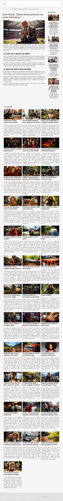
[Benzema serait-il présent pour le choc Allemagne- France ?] (50, 376)
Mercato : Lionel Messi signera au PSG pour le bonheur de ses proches (12, 444)
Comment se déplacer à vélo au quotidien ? (12, 238)
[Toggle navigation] (4, 4)
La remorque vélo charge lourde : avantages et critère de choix (31, 385)
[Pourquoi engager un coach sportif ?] (31, 230)
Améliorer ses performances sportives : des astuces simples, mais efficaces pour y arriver (31, 179)
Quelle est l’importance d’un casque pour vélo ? (49, 178)
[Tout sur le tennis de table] (50, 260)
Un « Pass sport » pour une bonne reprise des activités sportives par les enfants (11, 474)
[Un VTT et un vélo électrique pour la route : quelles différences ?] (13, 288)
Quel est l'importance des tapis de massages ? (31, 267)
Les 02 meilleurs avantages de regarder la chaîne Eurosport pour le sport (31, 325)
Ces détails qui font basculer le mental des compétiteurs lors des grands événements (53, 89)
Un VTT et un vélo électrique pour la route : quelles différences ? (12, 297)
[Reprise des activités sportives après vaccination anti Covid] (50, 436)
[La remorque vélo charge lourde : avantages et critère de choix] (31, 376)
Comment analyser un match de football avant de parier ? (50, 150)
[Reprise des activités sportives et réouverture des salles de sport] (31, 436)
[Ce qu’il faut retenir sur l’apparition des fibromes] (50, 347)
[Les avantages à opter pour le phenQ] (50, 230)
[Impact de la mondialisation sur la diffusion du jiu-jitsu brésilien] (50, 114)
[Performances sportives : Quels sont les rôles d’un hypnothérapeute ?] (31, 200)
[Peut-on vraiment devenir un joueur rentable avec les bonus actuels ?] (53, 39)
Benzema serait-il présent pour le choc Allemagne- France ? (49, 384)
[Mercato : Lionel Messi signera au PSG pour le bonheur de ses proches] (13, 436)
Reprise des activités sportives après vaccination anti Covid (49, 443)
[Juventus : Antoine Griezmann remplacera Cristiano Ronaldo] (31, 406)
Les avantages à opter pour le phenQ (49, 238)
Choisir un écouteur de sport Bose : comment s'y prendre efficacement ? (12, 385)
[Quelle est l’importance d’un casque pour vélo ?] (50, 171)
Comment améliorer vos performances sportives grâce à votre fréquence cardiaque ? (31, 297)
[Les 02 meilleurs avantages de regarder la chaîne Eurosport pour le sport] (31, 317)
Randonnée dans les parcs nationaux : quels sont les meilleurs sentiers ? (11, 355)
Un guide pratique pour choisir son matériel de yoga (31, 354)
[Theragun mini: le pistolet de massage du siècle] (13, 317)
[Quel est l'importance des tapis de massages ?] (31, 260)
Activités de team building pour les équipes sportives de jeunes (12, 178)
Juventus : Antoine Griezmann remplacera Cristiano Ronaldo (31, 414)
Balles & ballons (6, 497)
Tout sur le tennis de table (48, 266)
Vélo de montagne (46, 295)
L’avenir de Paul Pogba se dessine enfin (11, 414)
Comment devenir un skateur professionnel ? (49, 208)
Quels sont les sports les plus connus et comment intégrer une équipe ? (31, 151)
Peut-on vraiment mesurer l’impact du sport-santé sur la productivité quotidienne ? (54, 67)
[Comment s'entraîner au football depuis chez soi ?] (13, 142)
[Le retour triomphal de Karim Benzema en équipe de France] (50, 406)
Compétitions (19, 497)
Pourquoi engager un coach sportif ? (30, 238)
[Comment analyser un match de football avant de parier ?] (50, 142)
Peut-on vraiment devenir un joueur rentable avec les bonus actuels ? (53, 46)
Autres (9, 9)
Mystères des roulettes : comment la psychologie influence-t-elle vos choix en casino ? (54, 25)
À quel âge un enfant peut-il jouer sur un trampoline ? (11, 208)
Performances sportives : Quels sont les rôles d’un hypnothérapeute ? (31, 209)
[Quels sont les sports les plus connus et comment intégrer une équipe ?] (31, 142)
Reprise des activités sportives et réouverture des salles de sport (31, 444)
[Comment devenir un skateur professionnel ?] (50, 200)
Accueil (4, 9)
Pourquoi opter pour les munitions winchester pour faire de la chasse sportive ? (12, 268)
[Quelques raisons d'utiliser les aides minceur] (50, 317)
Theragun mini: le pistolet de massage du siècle (12, 324)
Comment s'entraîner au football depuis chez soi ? (13, 150)
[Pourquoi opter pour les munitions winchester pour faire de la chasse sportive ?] (13, 260)
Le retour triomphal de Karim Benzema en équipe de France (49, 414)
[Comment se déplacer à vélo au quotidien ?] (13, 230)
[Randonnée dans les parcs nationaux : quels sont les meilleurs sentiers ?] (13, 347)
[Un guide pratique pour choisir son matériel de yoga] (31, 347)
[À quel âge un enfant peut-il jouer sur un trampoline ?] (13, 200)
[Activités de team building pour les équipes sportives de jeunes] (13, 171)
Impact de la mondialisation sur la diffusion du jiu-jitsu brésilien (50, 121)
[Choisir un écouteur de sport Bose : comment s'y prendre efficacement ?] (13, 376)
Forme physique (27, 497)
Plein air (12, 497)
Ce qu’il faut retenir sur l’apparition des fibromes (48, 354)
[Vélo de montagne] (50, 288)
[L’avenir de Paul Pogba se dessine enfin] (13, 406)
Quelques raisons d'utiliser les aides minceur (49, 324)
